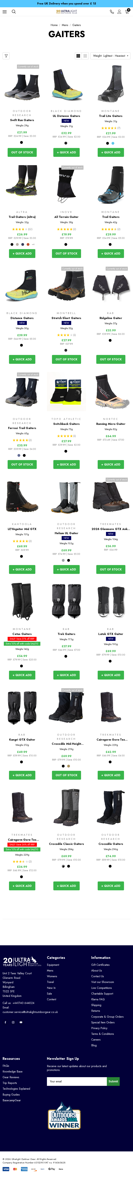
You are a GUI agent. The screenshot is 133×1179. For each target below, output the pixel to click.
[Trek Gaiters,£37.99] (66, 602)
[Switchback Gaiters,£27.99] (66, 391)
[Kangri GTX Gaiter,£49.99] (22, 707)
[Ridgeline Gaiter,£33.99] (110, 286)
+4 (33, 244)
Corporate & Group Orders (107, 1017)
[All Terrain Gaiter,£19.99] (66, 184)
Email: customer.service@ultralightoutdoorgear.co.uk (30, 1010)
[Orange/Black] (28, 244)
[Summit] (19, 455)
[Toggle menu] (5, 12)
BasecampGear (12, 1100)
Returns (95, 1011)
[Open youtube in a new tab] (21, 1022)
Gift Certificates (100, 965)
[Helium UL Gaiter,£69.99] (66, 497)
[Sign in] (119, 12)
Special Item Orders (103, 1022)
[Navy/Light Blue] (23, 244)
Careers (96, 1040)
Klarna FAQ (98, 999)
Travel (50, 982)
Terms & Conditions (102, 1034)
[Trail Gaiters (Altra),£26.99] (22, 184)
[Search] (14, 12)
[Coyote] (68, 766)
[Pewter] (66, 143)
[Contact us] (112, 12)
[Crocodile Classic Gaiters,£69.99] (66, 807)
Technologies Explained (16, 1089)
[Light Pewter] (63, 560)
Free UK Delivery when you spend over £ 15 (66, 3)
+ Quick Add (66, 152)
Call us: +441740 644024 (18, 1003)
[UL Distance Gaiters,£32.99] (66, 83)
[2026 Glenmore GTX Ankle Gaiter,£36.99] (110, 497)
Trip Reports (10, 1083)
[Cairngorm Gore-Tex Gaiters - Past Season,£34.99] (22, 807)
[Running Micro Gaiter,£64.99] (110, 391)
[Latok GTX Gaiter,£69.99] (110, 602)
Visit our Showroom (102, 982)
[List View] (85, 55)
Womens (52, 976)
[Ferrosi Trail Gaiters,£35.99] (22, 391)
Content (51, 999)
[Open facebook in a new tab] (5, 1022)
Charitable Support (102, 994)
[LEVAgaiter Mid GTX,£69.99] (22, 497)
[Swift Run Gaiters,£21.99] (22, 83)
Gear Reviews (11, 1077)
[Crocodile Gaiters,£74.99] (110, 807)
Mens (50, 971)
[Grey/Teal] (17, 244)
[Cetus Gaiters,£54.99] (22, 602)
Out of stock (22, 152)
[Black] (21, 142)
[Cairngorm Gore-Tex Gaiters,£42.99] (110, 707)
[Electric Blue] (113, 143)
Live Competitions (101, 988)
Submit (113, 1081)
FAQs (6, 1066)
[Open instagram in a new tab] (13, 1022)
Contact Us (97, 976)
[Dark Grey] (66, 350)
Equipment (53, 965)
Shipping (96, 1005)
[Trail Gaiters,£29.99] (110, 184)
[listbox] (110, 55)
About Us (96, 971)
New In (51, 988)
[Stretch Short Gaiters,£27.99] (66, 286)
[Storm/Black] (63, 866)
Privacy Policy (99, 1028)
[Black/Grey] (12, 244)
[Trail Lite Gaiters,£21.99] (110, 83)
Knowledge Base (13, 1072)
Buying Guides (11, 1095)
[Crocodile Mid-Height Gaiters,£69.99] (66, 707)
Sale (49, 994)
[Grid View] (78, 55)
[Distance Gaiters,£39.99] (22, 286)
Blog (94, 1045)
